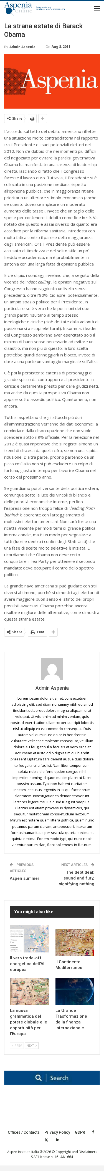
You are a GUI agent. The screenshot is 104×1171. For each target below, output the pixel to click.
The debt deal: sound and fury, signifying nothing (76, 878)
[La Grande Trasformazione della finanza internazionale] (74, 991)
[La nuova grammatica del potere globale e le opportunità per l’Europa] (29, 991)
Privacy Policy (57, 1132)
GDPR (80, 1132)
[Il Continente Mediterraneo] (74, 942)
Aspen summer (24, 878)
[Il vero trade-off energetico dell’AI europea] (29, 938)
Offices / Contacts (24, 1132)
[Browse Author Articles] (52, 669)
